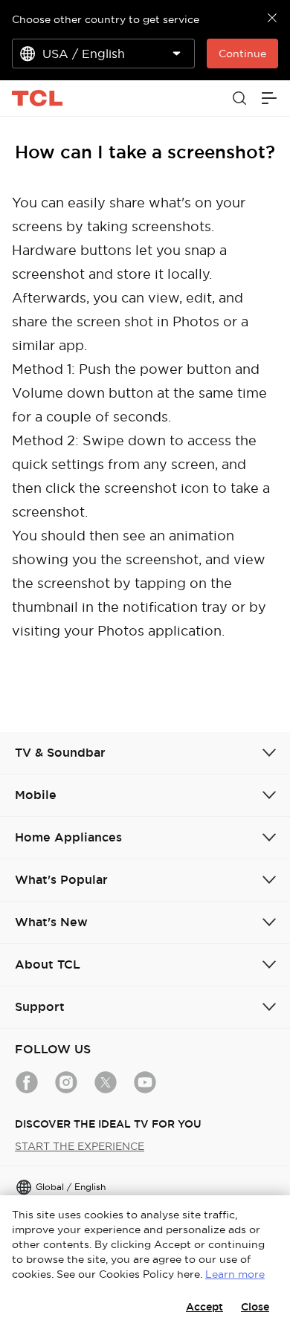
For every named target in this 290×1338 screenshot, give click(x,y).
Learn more (235, 1274)
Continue (242, 53)
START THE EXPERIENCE (79, 1146)
